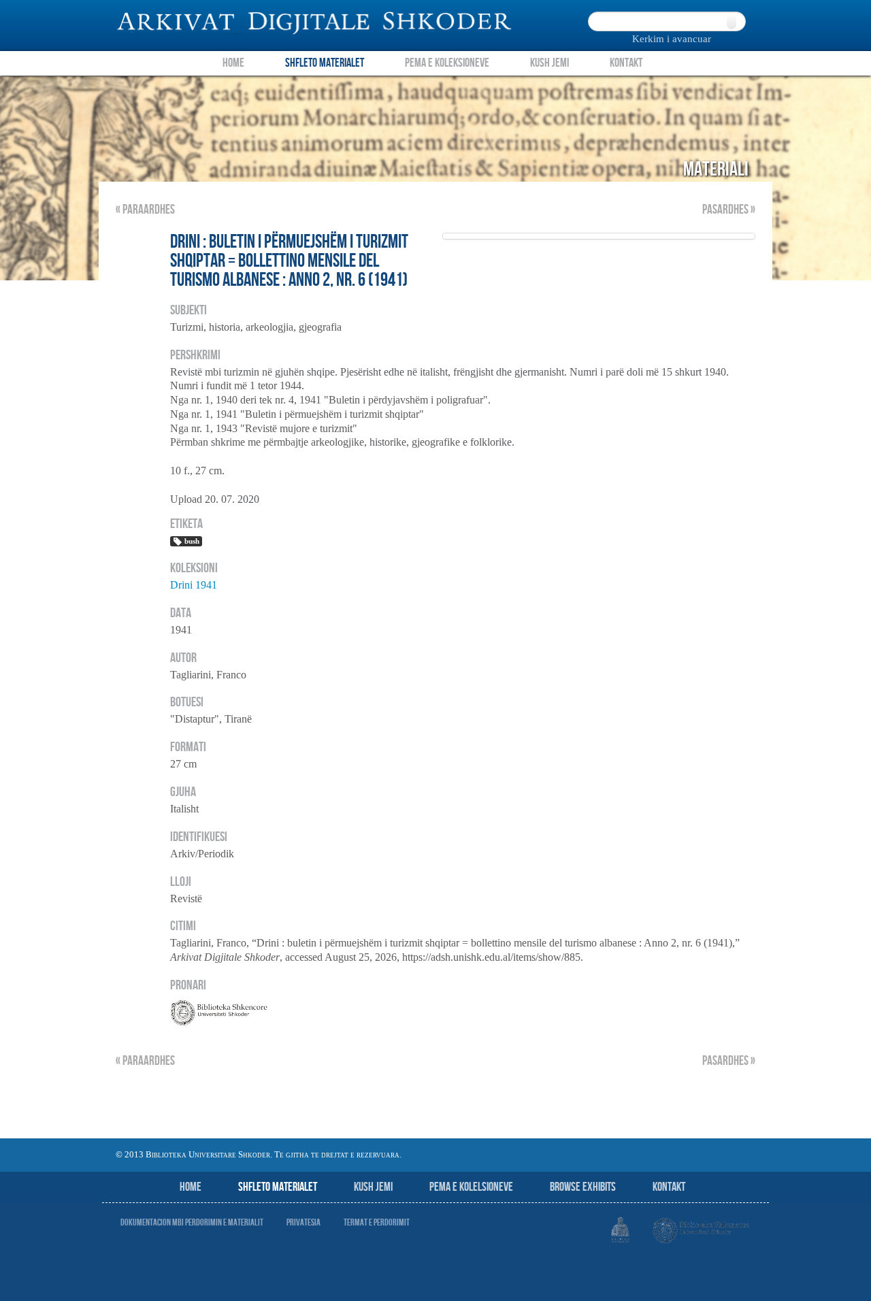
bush (191, 541)
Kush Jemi (549, 63)
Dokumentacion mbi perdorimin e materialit (191, 1222)
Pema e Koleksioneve (447, 63)
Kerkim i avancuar (671, 38)
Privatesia (303, 1222)
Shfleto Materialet (324, 63)
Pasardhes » (728, 210)
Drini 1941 (193, 585)
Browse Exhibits (583, 1187)
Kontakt (626, 63)
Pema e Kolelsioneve (471, 1187)
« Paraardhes (145, 210)
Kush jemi (373, 1187)
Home (233, 63)
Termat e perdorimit (377, 1222)
